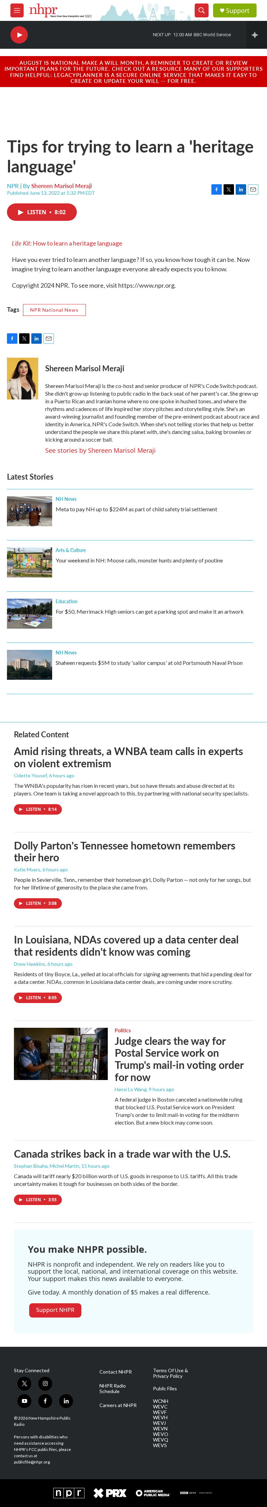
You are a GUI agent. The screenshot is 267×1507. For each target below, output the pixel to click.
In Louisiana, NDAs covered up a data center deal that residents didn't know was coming (126, 945)
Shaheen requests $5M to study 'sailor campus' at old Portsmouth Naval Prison (149, 662)
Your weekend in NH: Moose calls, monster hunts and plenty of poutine (139, 560)
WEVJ (159, 1423)
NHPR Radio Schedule (112, 1388)
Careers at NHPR (118, 1405)
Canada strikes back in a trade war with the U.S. (122, 1153)
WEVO (160, 1434)
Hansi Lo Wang (131, 1089)
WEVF (160, 1412)
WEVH (160, 1417)
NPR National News (54, 310)
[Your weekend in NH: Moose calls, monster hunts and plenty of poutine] (29, 562)
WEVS (160, 1445)
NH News (66, 498)
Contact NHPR (115, 1372)
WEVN (160, 1428)
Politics (123, 1030)
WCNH (160, 1401)
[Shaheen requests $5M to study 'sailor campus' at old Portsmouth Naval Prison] (29, 665)
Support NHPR (55, 1310)
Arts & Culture (71, 549)
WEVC (160, 1406)
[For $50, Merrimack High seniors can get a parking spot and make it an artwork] (29, 614)
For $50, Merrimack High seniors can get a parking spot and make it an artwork (150, 611)
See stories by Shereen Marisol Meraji (100, 450)
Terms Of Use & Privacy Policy (170, 1373)
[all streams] (256, 35)
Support (238, 10)
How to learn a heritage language (67, 243)
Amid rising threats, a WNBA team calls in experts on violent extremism (128, 757)
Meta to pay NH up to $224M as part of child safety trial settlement (136, 509)
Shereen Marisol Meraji (61, 185)
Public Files (165, 1388)
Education (67, 601)
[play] (19, 35)
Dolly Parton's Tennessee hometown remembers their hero (124, 851)
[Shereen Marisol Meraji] (22, 378)
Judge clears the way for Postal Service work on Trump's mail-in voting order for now (179, 1058)
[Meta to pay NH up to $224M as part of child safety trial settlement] (29, 511)
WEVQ (160, 1440)
